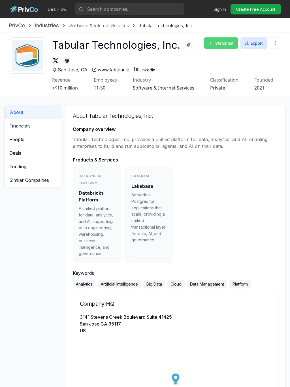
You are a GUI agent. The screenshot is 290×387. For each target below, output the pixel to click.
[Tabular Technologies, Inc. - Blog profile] (66, 60)
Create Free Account (255, 9)
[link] (166, 25)
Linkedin (147, 69)
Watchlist (224, 43)
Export (257, 43)
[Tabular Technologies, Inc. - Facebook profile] (188, 45)
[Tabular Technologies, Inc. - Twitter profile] (55, 60)
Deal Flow (57, 9)
